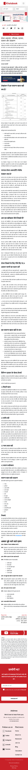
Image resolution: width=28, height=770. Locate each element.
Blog (16, 747)
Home (17, 731)
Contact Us (18, 755)
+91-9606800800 (14, 721)
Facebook (8, 731)
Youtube (7, 749)
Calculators (18, 751)
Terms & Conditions (14, 763)
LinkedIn (7, 744)
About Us (18, 735)
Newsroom (18, 739)
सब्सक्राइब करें (14, 698)
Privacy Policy (14, 766)
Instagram (8, 740)
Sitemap (14, 768)
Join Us (17, 743)
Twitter (7, 735)
